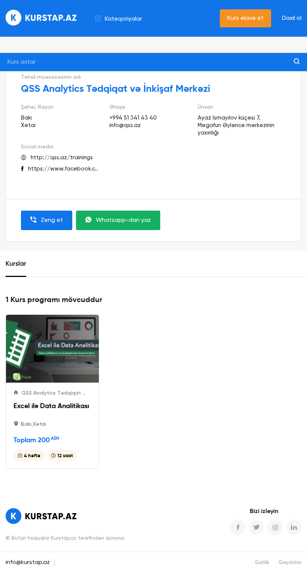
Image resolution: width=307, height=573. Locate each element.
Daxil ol (291, 18)
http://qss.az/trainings (62, 157)
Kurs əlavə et (245, 18)
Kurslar (16, 264)
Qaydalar (290, 562)
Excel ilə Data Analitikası (51, 406)
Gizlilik (262, 562)
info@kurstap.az (28, 563)
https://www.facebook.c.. (63, 169)
